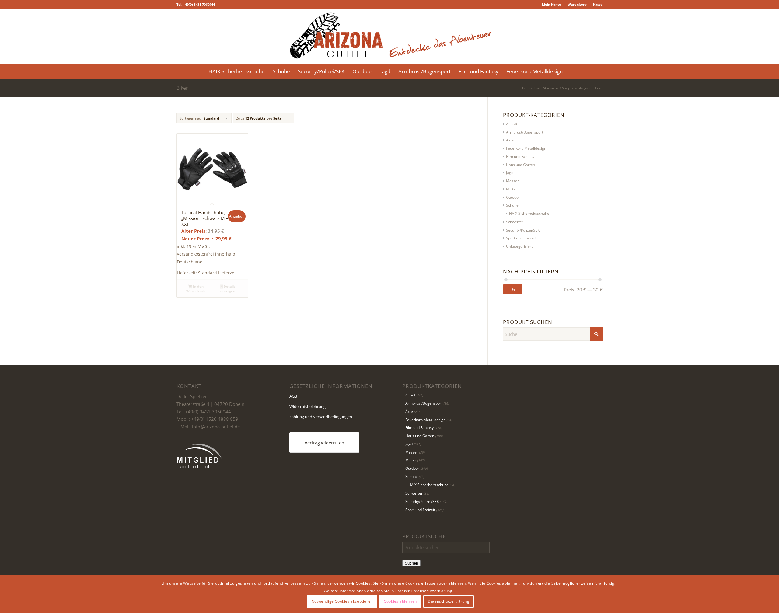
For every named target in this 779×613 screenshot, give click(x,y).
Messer (512, 180)
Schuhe (512, 205)
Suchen (411, 563)
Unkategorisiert (519, 246)
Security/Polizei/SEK (523, 230)
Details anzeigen (228, 288)
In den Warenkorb (195, 288)
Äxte (510, 140)
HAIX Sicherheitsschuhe (529, 213)
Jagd (509, 172)
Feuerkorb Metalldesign (526, 148)
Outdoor (513, 197)
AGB (293, 396)
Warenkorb (577, 4)
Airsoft (511, 124)
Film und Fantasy (520, 156)
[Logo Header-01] (389, 36)
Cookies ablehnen (400, 601)
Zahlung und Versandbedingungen (320, 417)
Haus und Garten (520, 164)
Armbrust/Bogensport (524, 132)
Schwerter (514, 222)
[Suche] (571, 71)
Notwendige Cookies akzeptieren (342, 601)
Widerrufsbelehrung (307, 406)
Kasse (598, 4)
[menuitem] (551, 4)
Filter (512, 289)
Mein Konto (551, 4)
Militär (511, 189)
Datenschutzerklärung (448, 601)
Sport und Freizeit (521, 238)
